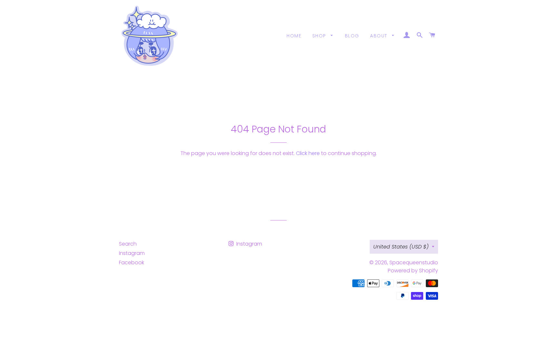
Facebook (131, 262)
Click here (308, 153)
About (379, 36)
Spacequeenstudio (413, 262)
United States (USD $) (401, 246)
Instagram (132, 253)
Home (294, 36)
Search (128, 244)
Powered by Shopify (413, 270)
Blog (352, 36)
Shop (320, 36)
